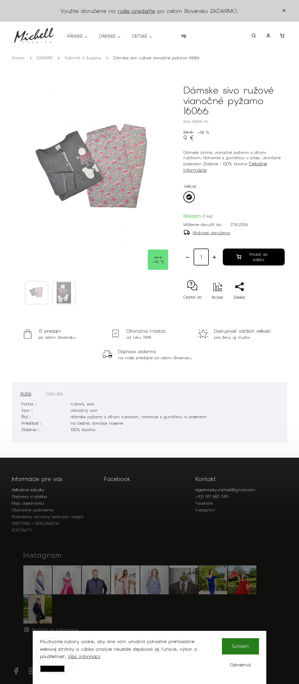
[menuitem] (80, 36)
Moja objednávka (28, 503)
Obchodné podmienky (33, 510)
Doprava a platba (29, 496)
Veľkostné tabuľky (28, 489)
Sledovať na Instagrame (55, 629)
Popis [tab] (25, 394)
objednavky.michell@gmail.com (225, 489)
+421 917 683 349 (211, 496)
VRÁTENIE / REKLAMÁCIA (35, 523)
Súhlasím (240, 646)
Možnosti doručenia (211, 232)
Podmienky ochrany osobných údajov (48, 516)
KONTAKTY (22, 530)
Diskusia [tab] (54, 394)
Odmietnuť (240, 665)
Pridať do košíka (258, 257)
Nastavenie (52, 668)
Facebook (204, 503)
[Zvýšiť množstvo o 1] (214, 257)
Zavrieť (265, 307)
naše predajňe (136, 11)
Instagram (205, 510)
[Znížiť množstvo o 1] (187, 257)
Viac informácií (84, 656)
